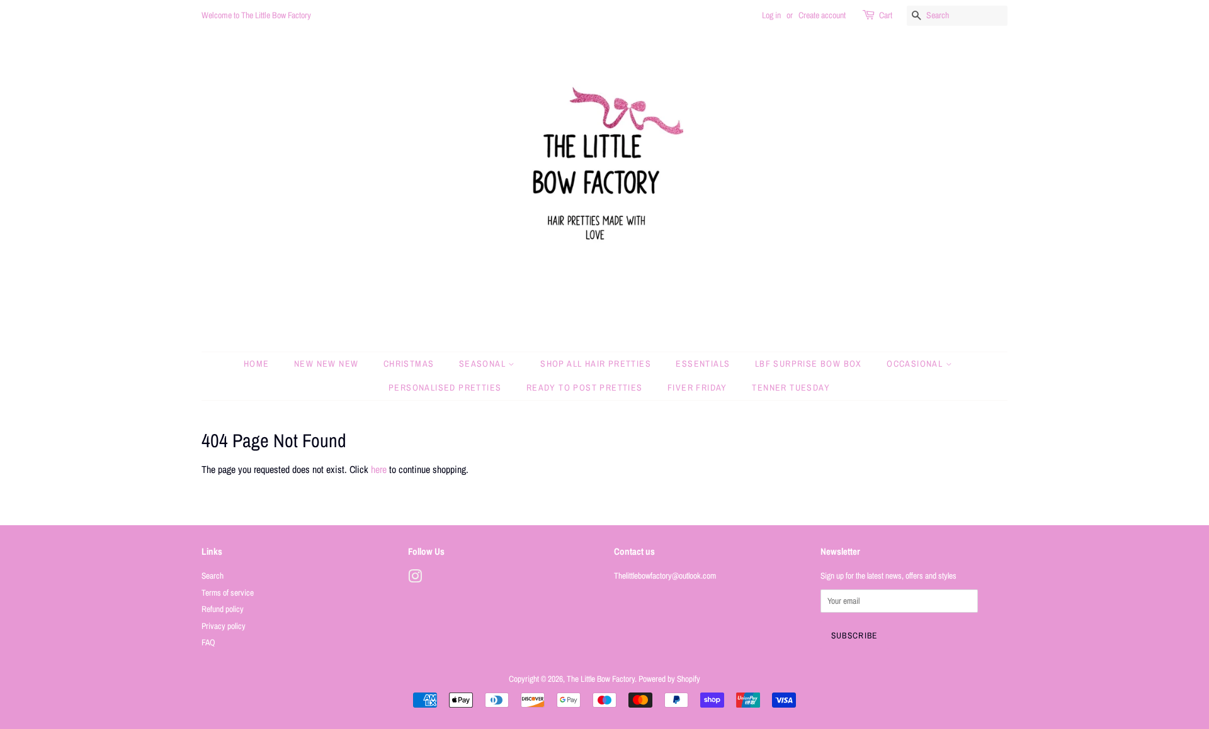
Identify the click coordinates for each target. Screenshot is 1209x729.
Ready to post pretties (584, 387)
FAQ (208, 642)
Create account (822, 15)
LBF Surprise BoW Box (808, 363)
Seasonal (484, 363)
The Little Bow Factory (601, 678)
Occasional (916, 363)
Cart (885, 15)
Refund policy (223, 609)
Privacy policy (224, 626)
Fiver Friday (697, 387)
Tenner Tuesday (791, 387)
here (379, 469)
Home (257, 363)
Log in (771, 15)
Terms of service (228, 592)
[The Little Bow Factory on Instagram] (415, 578)
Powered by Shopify (669, 678)
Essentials (703, 363)
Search (213, 575)
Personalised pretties (445, 387)
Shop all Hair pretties (595, 363)
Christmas (408, 363)
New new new (326, 363)
